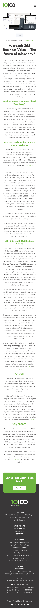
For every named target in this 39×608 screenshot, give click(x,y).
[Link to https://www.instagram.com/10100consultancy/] (22, 605)
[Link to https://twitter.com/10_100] (19, 605)
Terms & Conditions (25, 601)
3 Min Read (29, 41)
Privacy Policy (12, 601)
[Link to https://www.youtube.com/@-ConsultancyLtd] (28, 605)
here (32, 420)
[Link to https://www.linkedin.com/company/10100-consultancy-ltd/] (15, 605)
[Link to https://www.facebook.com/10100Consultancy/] (12, 605)
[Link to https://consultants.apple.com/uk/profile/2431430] (25, 605)
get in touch (16, 459)
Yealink (19, 369)
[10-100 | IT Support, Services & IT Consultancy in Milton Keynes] (9, 4)
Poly (29, 367)
